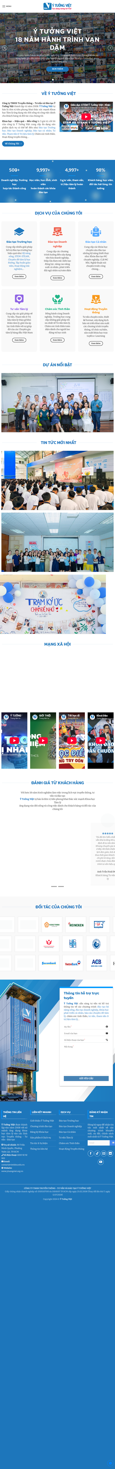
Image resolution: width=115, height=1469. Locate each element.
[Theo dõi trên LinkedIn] (110, 1153)
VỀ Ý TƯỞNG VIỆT (58, 93)
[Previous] (4, 48)
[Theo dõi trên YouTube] (101, 1162)
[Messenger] (110, 1464)
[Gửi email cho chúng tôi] (104, 1153)
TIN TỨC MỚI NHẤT (58, 442)
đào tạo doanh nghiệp (87, 1009)
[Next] (110, 48)
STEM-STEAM (22, 256)
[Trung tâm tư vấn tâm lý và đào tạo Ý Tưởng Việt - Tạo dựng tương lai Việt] (57, 6)
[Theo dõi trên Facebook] (91, 1153)
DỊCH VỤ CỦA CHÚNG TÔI (58, 213)
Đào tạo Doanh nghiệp (19, 130)
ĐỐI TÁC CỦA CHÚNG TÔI (58, 907)
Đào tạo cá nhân (42, 130)
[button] (7, 6)
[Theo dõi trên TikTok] (97, 1153)
